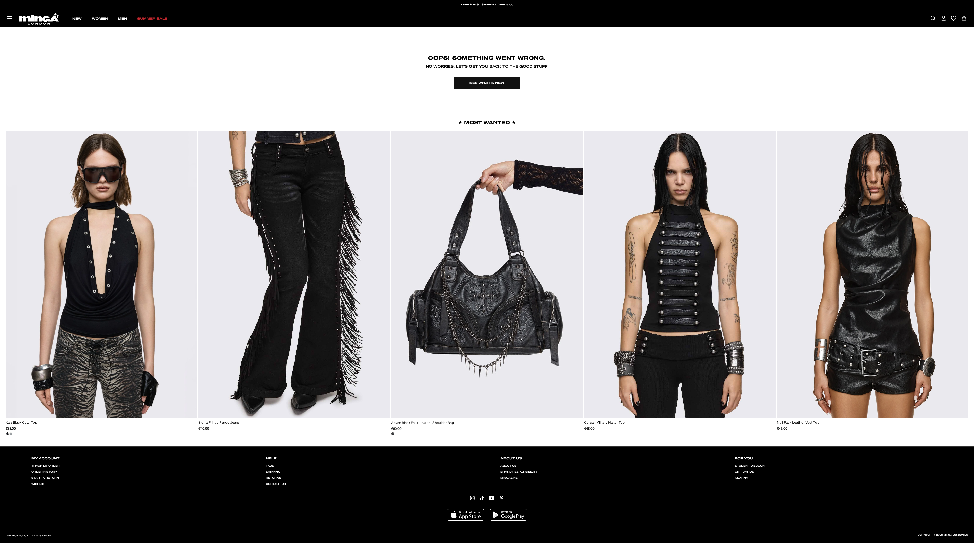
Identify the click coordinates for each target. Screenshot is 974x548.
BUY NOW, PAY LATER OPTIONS (487, 4)
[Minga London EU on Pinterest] (501, 497)
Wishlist (38, 484)
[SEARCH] (933, 18)
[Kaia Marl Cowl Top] (11, 434)
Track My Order (45, 466)
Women (100, 18)
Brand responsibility (519, 472)
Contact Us (276, 484)
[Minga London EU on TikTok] (482, 497)
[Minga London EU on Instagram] (472, 497)
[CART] (964, 18)
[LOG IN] (943, 18)
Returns (273, 478)
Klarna (741, 478)
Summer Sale (152, 18)
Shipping (273, 472)
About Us (508, 466)
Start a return (45, 478)
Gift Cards (744, 472)
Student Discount (751, 466)
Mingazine (509, 478)
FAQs (270, 466)
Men (122, 18)
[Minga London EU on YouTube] (491, 497)
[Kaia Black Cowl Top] (7, 434)
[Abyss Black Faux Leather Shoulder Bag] (393, 434)
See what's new (487, 82)
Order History (44, 472)
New (77, 18)
